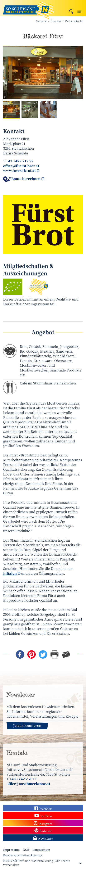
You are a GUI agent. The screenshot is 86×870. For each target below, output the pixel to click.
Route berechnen (25, 178)
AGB (26, 850)
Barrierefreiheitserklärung (22, 855)
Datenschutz (41, 850)
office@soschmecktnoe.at (28, 783)
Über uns (56, 21)
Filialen (10, 573)
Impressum (11, 850)
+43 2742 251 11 (23, 778)
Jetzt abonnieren (27, 725)
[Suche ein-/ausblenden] (71, 11)
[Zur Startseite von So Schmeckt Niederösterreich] (28, 8)
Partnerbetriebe (74, 21)
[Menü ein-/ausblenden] (79, 11)
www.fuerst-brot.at (19, 170)
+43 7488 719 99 (20, 161)
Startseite (41, 21)
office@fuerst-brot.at (21, 165)
